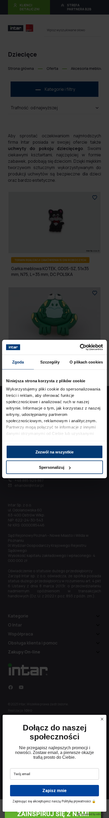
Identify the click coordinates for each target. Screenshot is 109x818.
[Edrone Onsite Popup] (54, 409)
